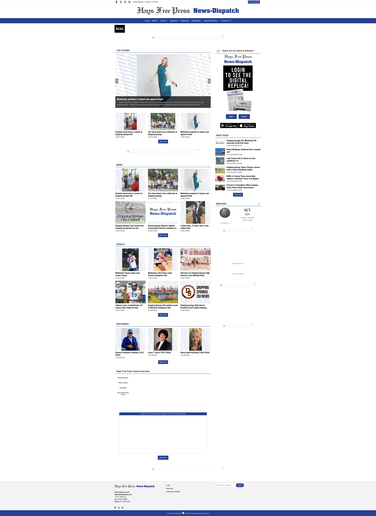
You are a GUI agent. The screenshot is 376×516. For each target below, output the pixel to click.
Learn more (359, 512)
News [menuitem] (154, 20)
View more (163, 141)
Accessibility (255, 2)
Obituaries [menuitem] (185, 20)
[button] (259, 204)
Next (209, 81)
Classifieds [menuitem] (195, 20)
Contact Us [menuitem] (225, 20)
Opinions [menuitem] (173, 20)
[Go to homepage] (188, 11)
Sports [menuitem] (163, 20)
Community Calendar (173, 492)
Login (168, 485)
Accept (369, 512)
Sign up (244, 116)
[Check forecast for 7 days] (225, 216)
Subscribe (169, 488)
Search (240, 485)
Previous (116, 81)
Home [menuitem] (147, 20)
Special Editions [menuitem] (210, 20)
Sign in (231, 116)
